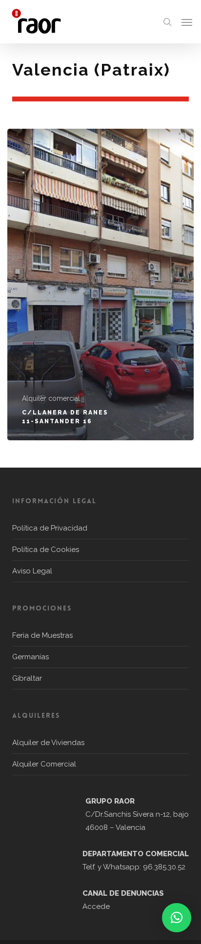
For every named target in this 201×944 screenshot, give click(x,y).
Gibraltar (27, 678)
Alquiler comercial (51, 398)
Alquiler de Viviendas (48, 742)
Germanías (30, 656)
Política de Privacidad (49, 528)
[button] (186, 22)
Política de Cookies (45, 549)
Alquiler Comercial (44, 764)
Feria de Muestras (42, 635)
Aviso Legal (32, 571)
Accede (96, 906)
